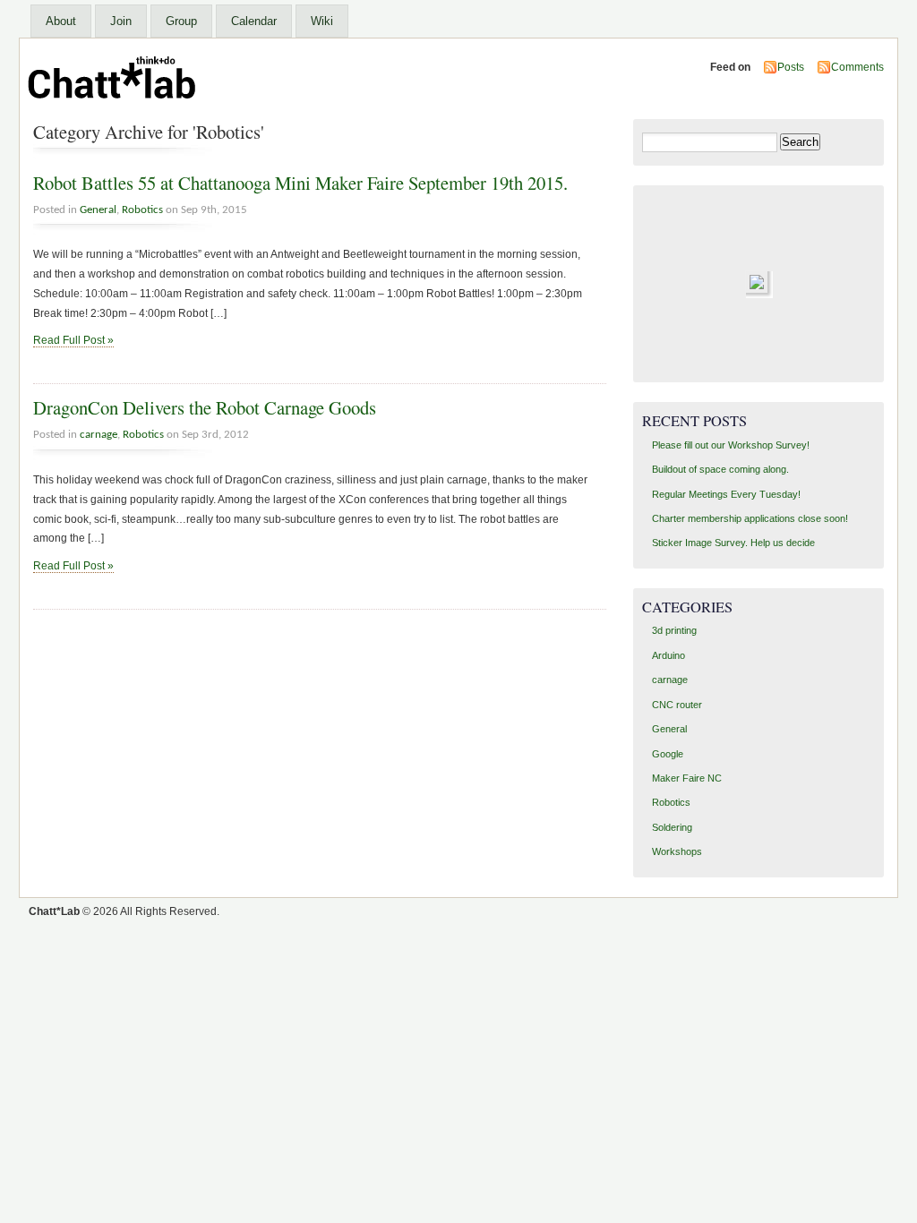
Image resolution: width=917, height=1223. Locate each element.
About (61, 21)
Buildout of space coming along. (720, 469)
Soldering (672, 827)
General (98, 210)
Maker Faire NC (687, 778)
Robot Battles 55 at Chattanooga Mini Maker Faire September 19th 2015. (300, 182)
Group (181, 21)
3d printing (674, 630)
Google (667, 753)
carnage (98, 434)
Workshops (677, 851)
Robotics (142, 210)
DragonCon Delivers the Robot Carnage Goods (204, 407)
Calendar (254, 21)
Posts (790, 67)
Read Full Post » (73, 340)
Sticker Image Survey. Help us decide (733, 542)
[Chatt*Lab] (114, 106)
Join (121, 21)
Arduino (668, 655)
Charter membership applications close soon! (750, 518)
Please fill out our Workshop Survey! (731, 445)
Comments (857, 67)
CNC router (677, 704)
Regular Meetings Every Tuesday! (726, 494)
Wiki (322, 21)
